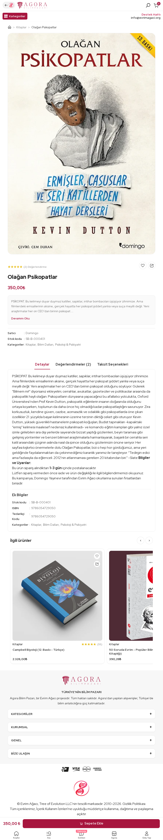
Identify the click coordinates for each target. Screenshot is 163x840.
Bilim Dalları (45, 344)
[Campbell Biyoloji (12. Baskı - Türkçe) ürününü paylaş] (97, 564)
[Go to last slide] (140, 540)
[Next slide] (149, 540)
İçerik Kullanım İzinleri (51, 809)
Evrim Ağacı (29, 804)
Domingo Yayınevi (47, 478)
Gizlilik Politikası (133, 804)
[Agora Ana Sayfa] (11, 27)
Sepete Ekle (93, 823)
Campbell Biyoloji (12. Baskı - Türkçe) (38, 650)
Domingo (32, 333)
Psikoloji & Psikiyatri (68, 344)
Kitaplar (21, 27)
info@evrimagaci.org (145, 17)
